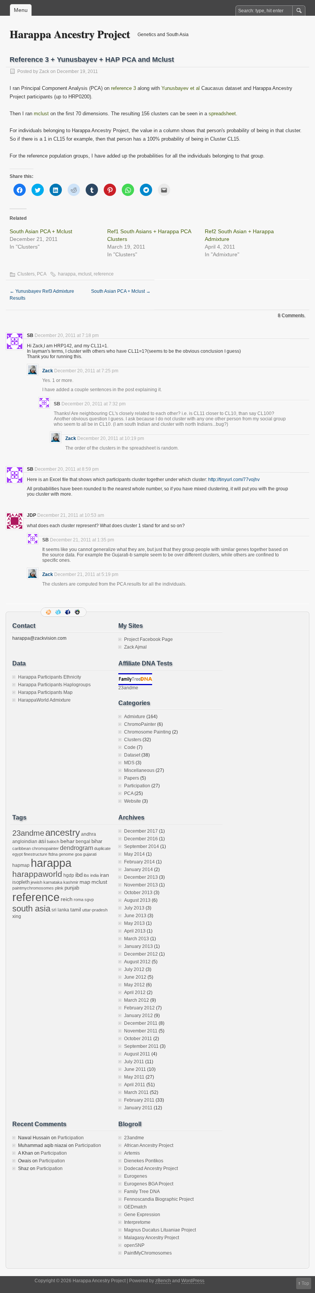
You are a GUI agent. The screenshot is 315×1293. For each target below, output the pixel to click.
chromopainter (45, 848)
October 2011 (138, 1038)
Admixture (134, 716)
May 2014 (134, 854)
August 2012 (137, 961)
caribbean (21, 848)
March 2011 (136, 1092)
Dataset (132, 755)
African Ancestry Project (148, 1145)
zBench (163, 1280)
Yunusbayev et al (180, 88)
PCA (41, 274)
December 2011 (141, 1023)
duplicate (102, 848)
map (85, 882)
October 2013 (138, 892)
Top (305, 1283)
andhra (88, 834)
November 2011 (141, 1031)
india (94, 875)
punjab (72, 888)
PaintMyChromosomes (148, 1253)
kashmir (70, 882)
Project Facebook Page (148, 639)
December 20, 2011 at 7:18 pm (67, 335)
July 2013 (134, 908)
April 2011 (134, 1084)
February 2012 (139, 1008)
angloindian (24, 841)
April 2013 (135, 931)
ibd (79, 875)
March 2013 (136, 938)
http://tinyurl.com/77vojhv (234, 479)
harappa (67, 274)
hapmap (21, 865)
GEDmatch (135, 1207)
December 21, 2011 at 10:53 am (70, 515)
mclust (41, 113)
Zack (44, 71)
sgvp (89, 899)
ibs (86, 875)
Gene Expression (142, 1214)
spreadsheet (222, 113)
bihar (96, 841)
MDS (129, 762)
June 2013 (135, 915)
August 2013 (137, 900)
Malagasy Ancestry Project (151, 1237)
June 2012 (135, 977)
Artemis (132, 1153)
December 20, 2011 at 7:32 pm (93, 404)
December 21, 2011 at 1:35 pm (82, 540)
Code (130, 747)
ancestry (62, 832)
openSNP (134, 1245)
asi (42, 841)
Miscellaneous (139, 770)
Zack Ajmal (135, 647)
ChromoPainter (140, 724)
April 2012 (135, 992)
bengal (83, 841)
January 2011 (138, 1107)
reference (104, 274)
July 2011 (134, 1061)
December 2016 (141, 839)
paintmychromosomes (33, 888)
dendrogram (76, 847)
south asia (31, 908)
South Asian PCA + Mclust (41, 231)
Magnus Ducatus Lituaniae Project (160, 1230)
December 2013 (141, 877)
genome (66, 854)
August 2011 (137, 1054)
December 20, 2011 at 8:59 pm (67, 469)
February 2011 (139, 1100)
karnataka (52, 882)
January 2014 (138, 869)
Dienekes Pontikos (143, 1161)
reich (67, 899)
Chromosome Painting (147, 732)
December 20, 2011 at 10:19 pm (110, 438)
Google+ (78, 612)
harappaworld (37, 874)
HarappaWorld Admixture (44, 700)
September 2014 (141, 846)
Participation (137, 785)
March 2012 (136, 1000)
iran (104, 875)
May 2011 (134, 1077)
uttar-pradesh (95, 910)
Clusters (26, 274)
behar (67, 841)
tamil (75, 910)
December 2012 (141, 954)
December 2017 (141, 831)
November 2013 (141, 885)
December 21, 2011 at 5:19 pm (86, 574)
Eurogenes (135, 1176)
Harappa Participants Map (45, 692)
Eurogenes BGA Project (148, 1184)
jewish (36, 882)
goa (78, 854)
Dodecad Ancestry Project (151, 1168)
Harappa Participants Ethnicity (49, 677)
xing (16, 916)
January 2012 (138, 1015)
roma (78, 899)
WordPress (192, 1280)
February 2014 (139, 862)
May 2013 (134, 923)
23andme (128, 687)
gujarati (89, 854)
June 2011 (135, 1069)
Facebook (68, 612)
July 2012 (134, 969)
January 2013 (138, 946)
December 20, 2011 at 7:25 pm (86, 370)
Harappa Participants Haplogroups (54, 684)
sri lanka (60, 910)
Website (132, 801)
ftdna (53, 854)
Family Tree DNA (142, 1191)
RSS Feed (49, 612)
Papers (131, 778)
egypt (17, 854)
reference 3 (123, 88)
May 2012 (134, 985)
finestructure (35, 854)
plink (59, 888)
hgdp (68, 875)
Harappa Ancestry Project (70, 34)
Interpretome (137, 1222)
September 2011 (141, 1046)
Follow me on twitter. (59, 612)
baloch (53, 841)
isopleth (21, 882)
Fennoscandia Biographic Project (159, 1199)
